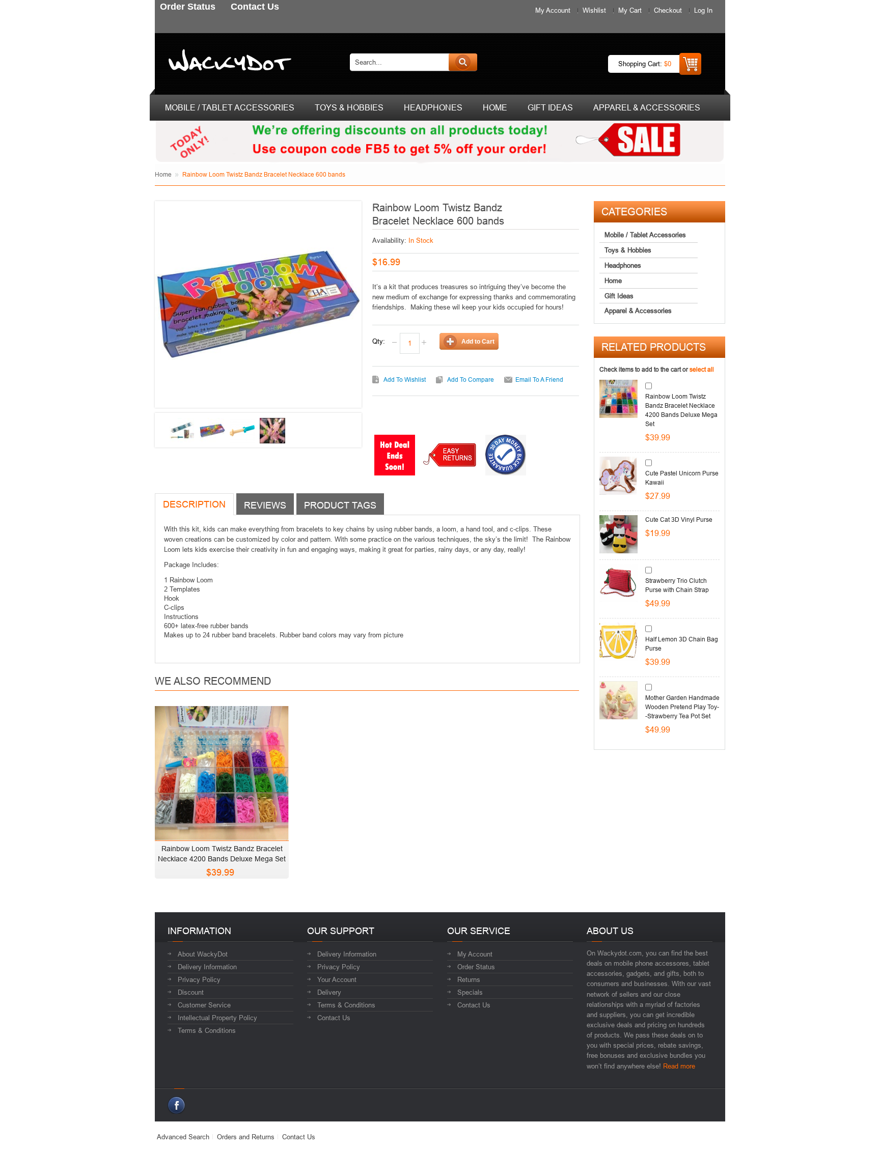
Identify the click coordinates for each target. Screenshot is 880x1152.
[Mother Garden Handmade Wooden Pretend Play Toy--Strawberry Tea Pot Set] (618, 700)
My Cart (630, 10)
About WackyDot (203, 954)
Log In (703, 10)
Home (163, 174)
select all (702, 369)
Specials (470, 992)
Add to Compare (470, 379)
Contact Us (333, 1018)
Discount (191, 992)
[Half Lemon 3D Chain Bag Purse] (618, 642)
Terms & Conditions (207, 1030)
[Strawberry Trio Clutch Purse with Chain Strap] (618, 583)
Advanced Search (183, 1137)
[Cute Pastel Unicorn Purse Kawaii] (618, 476)
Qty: (378, 341)
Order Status (476, 967)
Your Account (336, 979)
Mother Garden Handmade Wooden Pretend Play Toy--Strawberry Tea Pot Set (682, 707)
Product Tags (340, 505)
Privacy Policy (199, 979)
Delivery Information (207, 967)
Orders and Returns (245, 1137)
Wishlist (594, 10)
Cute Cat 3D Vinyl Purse (678, 519)
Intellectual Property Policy (217, 1018)
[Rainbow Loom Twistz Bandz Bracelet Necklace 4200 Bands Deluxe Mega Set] (222, 770)
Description (194, 504)
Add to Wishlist (404, 379)
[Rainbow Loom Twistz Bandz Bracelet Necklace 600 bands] (182, 430)
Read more (679, 1066)
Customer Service (204, 1005)
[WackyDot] (227, 62)
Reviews (265, 505)
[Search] (463, 62)
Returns (468, 979)
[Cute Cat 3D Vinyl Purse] (618, 534)
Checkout (668, 10)
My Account (552, 10)
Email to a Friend (539, 379)
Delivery (329, 992)
